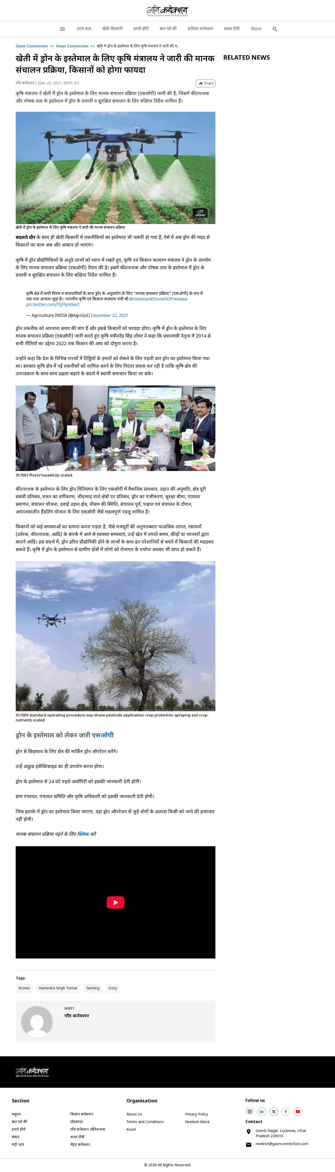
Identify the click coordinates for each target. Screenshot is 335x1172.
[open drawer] (62, 29)
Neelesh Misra (197, 1122)
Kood (131, 1129)
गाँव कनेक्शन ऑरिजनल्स (87, 1129)
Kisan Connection (72, 46)
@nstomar (139, 299)
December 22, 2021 (109, 316)
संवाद (15, 1137)
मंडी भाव (18, 1144)
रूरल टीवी (231, 29)
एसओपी (103, 736)
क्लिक (83, 835)
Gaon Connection (32, 46)
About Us (134, 1114)
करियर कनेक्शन (200, 29)
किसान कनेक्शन (81, 1114)
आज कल (83, 29)
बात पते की (168, 29)
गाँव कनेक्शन (25, 83)
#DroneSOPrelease (168, 299)
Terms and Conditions (145, 1122)
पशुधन (16, 1114)
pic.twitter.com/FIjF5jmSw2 (52, 305)
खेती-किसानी (112, 29)
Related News (246, 58)
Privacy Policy (196, 1114)
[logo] (168, 10)
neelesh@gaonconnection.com (282, 1144)
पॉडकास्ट (76, 1122)
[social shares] (249, 1111)
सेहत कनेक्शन (80, 1144)
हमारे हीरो (141, 29)
